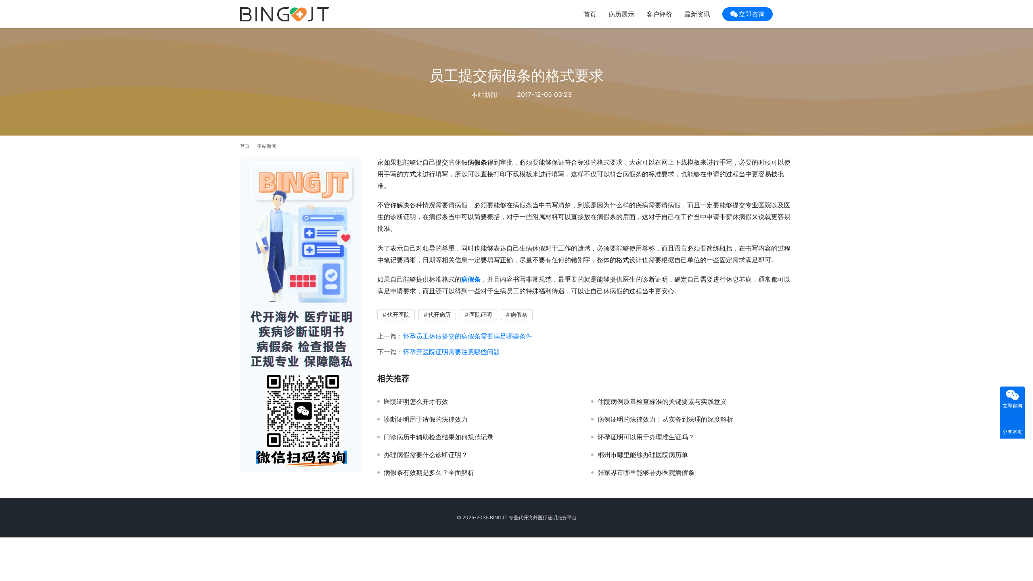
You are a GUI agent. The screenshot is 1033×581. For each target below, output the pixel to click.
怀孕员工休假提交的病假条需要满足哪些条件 (467, 336)
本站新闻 (484, 94)
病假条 (518, 314)
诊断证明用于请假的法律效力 (426, 419)
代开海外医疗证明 (538, 517)
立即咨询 (752, 14)
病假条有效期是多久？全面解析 (429, 472)
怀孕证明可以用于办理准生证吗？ (646, 437)
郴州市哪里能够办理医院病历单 (643, 454)
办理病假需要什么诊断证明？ (426, 454)
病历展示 (621, 14)
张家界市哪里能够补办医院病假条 (646, 472)
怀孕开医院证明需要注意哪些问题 (451, 352)
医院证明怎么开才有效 (416, 401)
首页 (589, 14)
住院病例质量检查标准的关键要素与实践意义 (662, 401)
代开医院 (398, 314)
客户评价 (659, 14)
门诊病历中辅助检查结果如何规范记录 (438, 437)
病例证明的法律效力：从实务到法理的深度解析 (665, 419)
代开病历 (439, 314)
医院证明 (480, 314)
